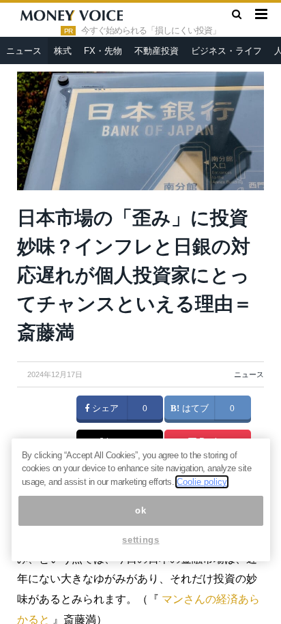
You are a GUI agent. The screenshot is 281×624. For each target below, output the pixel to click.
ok (140, 510)
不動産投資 (156, 51)
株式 (63, 51)
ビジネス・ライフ (226, 51)
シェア (104, 408)
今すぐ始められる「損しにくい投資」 (150, 30)
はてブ (194, 408)
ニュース (24, 51)
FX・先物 (103, 51)
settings (140, 540)
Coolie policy (202, 482)
